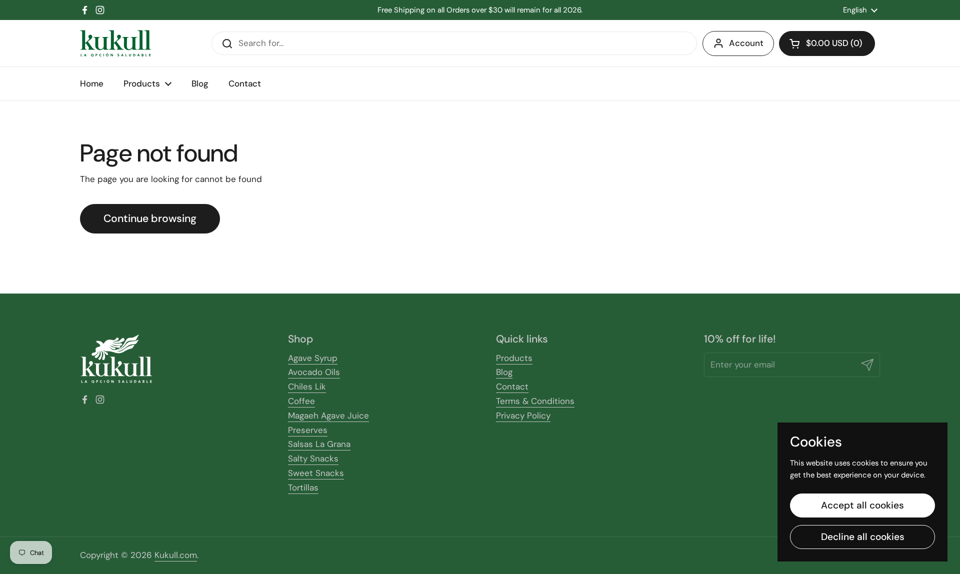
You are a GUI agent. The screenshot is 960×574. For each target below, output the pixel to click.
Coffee (301, 401)
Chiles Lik (307, 386)
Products (514, 358)
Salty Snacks (313, 458)
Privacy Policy (523, 415)
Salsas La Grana (319, 444)
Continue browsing (150, 219)
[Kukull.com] (115, 43)
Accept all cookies (862, 505)
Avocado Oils (314, 372)
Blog (504, 372)
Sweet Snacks (316, 473)
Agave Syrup (313, 358)
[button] (827, 43)
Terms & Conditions (535, 401)
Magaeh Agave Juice (328, 415)
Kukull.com (175, 555)
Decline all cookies (862, 536)
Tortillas (303, 487)
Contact (512, 386)
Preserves (308, 430)
